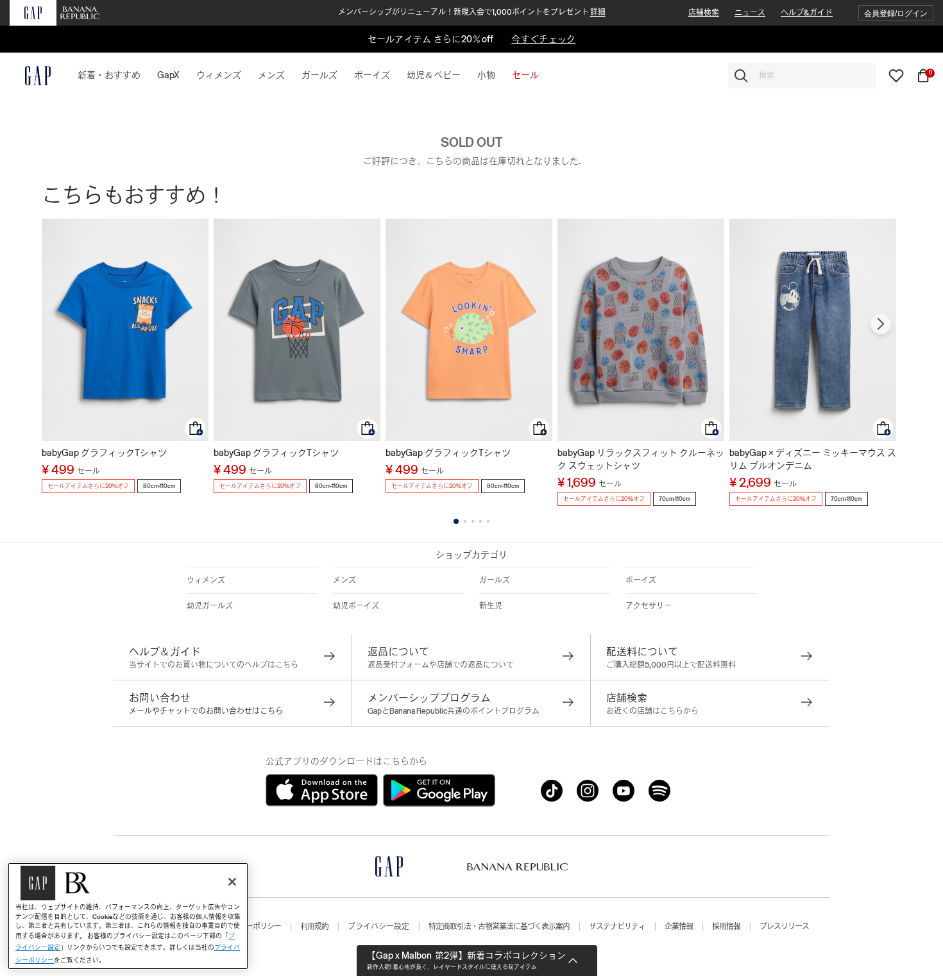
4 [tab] (480, 521)
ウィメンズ (206, 580)
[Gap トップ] (30, 75)
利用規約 (314, 926)
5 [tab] (488, 521)
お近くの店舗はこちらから (652, 711)
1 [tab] (456, 521)
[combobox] (802, 75)
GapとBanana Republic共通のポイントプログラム (453, 711)
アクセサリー (648, 606)
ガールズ (494, 580)
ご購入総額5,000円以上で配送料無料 (671, 664)
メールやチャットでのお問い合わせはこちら (206, 711)
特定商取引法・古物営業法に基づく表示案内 (499, 926)
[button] (896, 13)
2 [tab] (465, 521)
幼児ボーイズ (356, 606)
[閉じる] (232, 882)
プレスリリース (784, 926)
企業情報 (679, 926)
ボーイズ (640, 580)
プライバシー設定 (378, 926)
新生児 (490, 606)
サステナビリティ (617, 926)
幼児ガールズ (210, 606)
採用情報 (726, 926)
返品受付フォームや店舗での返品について (441, 664)
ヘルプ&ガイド (807, 12)
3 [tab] (472, 521)
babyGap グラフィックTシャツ (104, 453)
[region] (128, 916)
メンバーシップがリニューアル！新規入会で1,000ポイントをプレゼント (472, 12)
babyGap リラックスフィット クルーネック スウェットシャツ (640, 459)
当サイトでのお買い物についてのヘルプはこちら (213, 664)
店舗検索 (703, 12)
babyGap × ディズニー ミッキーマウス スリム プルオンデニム (812, 459)
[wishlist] (896, 75)
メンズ (344, 580)
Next (881, 324)
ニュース (750, 12)
